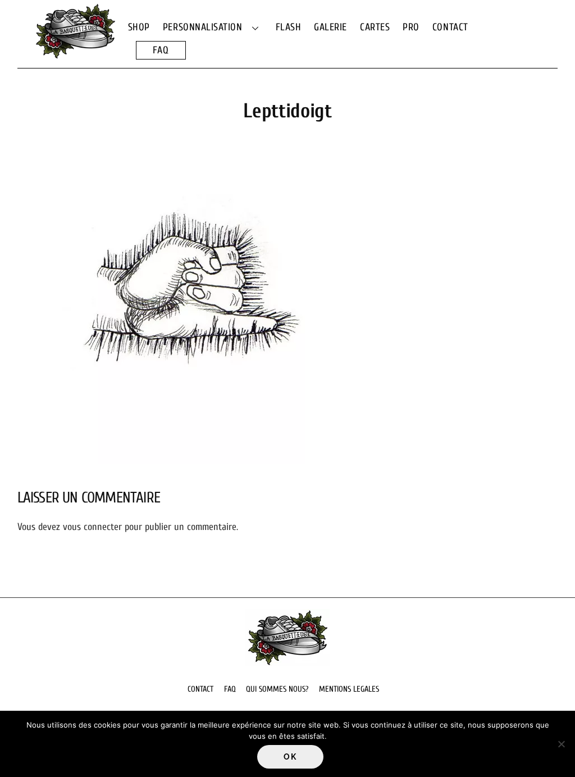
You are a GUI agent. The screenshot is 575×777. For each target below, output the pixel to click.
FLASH (289, 27)
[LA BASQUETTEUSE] (75, 53)
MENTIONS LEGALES (349, 689)
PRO (411, 27)
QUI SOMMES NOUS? (277, 689)
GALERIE (330, 27)
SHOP (139, 27)
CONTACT (450, 27)
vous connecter (92, 527)
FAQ (161, 50)
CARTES (375, 27)
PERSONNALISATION (203, 27)
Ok (290, 756)
